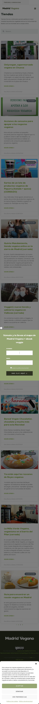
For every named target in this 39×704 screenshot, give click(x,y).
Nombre (9, 349)
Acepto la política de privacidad (20, 368)
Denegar (19, 691)
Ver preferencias (19, 697)
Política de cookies (12, 701)
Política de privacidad (25, 701)
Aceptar (19, 686)
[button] (36, 664)
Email (8, 358)
